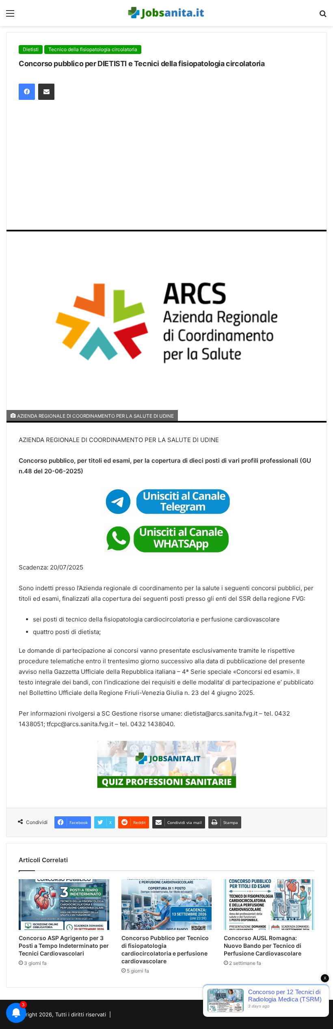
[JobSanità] (166, 13)
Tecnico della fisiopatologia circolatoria (92, 49)
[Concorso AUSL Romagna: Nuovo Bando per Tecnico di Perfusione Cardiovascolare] (269, 904)
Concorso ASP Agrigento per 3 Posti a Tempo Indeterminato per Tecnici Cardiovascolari (64, 945)
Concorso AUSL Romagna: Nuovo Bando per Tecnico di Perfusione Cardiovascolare (262, 945)
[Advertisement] (166, 169)
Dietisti (31, 49)
